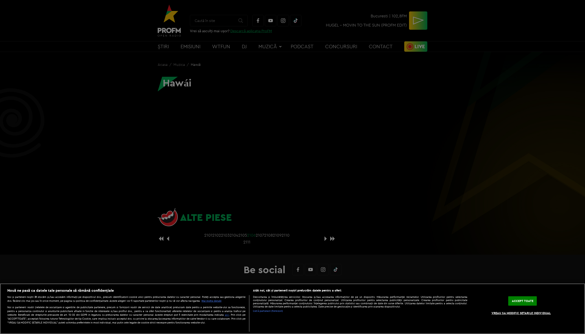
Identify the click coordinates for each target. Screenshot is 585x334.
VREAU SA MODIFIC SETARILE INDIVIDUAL (521, 313)
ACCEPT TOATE (523, 301)
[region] (292, 308)
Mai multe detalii (211, 300)
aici (227, 314)
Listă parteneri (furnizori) (268, 311)
